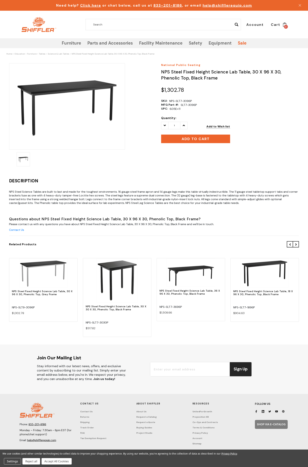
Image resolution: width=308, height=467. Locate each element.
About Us (141, 411)
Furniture (32, 53)
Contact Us (16, 230)
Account (197, 438)
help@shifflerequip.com (227, 5)
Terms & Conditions (203, 427)
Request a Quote (145, 422)
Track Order (87, 427)
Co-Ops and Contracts (205, 422)
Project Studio (144, 433)
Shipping (85, 422)
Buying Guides (144, 427)
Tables (42, 53)
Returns (84, 416)
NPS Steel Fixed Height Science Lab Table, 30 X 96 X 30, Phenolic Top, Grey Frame (42, 293)
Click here (90, 5)
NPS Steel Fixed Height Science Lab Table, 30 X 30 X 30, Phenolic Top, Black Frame (116, 308)
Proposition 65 (200, 416)
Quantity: (168, 118)
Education (20, 53)
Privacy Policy (200, 433)
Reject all (31, 461)
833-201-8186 (167, 5)
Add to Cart (43, 275)
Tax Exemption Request (93, 438)
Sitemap (196, 443)
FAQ (82, 433)
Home (9, 53)
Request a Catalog (146, 416)
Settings (12, 461)
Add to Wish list (218, 126)
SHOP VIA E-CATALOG (271, 424)
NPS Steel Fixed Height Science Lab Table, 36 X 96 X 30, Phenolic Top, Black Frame (190, 292)
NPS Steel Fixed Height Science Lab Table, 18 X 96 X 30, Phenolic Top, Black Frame (263, 293)
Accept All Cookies (56, 461)
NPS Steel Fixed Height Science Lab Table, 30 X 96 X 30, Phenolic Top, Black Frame (113, 53)
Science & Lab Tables (58, 53)
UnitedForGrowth (202, 411)
